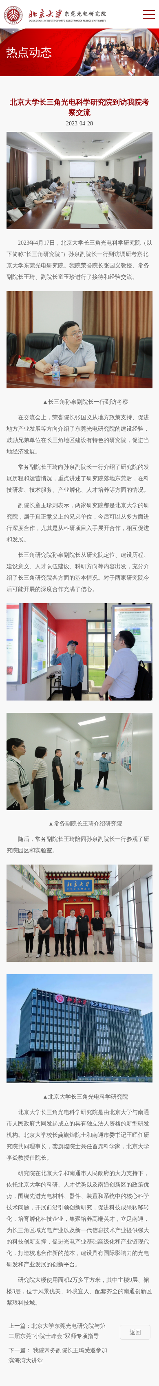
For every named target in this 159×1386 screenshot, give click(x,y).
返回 (135, 1332)
